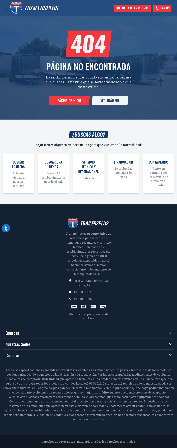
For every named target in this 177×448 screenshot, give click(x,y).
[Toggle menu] (6, 8)
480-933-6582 (83, 292)
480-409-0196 (83, 299)
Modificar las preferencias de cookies (88, 316)
